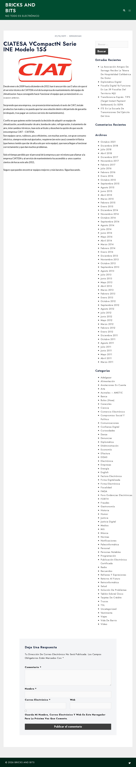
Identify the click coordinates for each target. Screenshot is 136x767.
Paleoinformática (110, 544)
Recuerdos (106, 571)
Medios (105, 525)
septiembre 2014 (110, 221)
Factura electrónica (111, 476)
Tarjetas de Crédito (111, 597)
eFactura (105, 453)
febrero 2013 (108, 293)
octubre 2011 (108, 339)
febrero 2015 (108, 202)
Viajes (104, 616)
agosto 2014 (107, 225)
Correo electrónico (37, 699)
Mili (103, 529)
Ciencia (105, 407)
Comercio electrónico (113, 411)
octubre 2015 (108, 179)
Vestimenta (106, 612)
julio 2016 (106, 168)
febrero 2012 (108, 327)
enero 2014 (107, 251)
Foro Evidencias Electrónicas (116, 495)
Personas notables (111, 552)
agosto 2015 (107, 187)
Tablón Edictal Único (112, 593)
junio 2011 (106, 350)
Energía (105, 468)
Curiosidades (108, 430)
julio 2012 (106, 312)
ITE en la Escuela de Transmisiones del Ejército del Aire (115, 112)
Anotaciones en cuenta (113, 385)
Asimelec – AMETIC (112, 392)
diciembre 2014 (109, 210)
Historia (105, 510)
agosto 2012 (107, 308)
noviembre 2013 (110, 259)
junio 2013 (106, 278)
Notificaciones (108, 540)
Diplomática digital (111, 81)
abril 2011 (106, 358)
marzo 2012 (107, 324)
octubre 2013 (108, 263)
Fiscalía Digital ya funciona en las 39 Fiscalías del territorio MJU (115, 89)
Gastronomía (108, 506)
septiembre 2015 (110, 183)
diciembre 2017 (109, 157)
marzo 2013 (107, 290)
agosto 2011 (107, 343)
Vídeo (104, 624)
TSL (103, 605)
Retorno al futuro (110, 578)
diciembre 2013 (109, 255)
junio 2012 (106, 316)
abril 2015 (106, 195)
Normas (105, 536)
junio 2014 (106, 232)
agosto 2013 (107, 271)
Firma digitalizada (110, 479)
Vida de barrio (109, 620)
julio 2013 (106, 274)
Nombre (31, 688)
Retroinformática (110, 582)
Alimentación (108, 381)
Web (72, 699)
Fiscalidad (106, 487)
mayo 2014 (106, 236)
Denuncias (75, 36)
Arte (103, 388)
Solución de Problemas (114, 590)
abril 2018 (106, 153)
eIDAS (104, 457)
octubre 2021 (108, 141)
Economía (106, 449)
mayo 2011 (106, 354)
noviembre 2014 (110, 214)
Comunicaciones (110, 423)
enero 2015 (107, 206)
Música (104, 533)
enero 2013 (107, 297)
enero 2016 (107, 176)
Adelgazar (106, 377)
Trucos (104, 601)
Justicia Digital (108, 521)
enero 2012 (107, 331)
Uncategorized (108, 609)
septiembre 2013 (110, 267)
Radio (104, 567)
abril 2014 (106, 240)
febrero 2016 (108, 172)
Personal (105, 548)
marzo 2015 (107, 198)
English (105, 472)
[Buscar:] (111, 44)
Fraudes (105, 502)
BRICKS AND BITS (20, 7)
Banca (104, 396)
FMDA (104, 491)
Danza (104, 434)
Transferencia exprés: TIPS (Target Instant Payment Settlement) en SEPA (115, 100)
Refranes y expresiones (113, 574)
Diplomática (107, 442)
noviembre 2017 (110, 160)
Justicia (104, 517)
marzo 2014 (107, 244)
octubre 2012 (108, 301)
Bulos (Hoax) (107, 400)
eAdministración (109, 445)
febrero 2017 (108, 164)
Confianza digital (110, 426)
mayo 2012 (106, 320)
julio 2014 (106, 229)
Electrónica (107, 461)
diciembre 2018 (109, 145)
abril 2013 (106, 286)
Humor (104, 514)
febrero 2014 (108, 248)
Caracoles (106, 404)
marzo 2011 (107, 362)
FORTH (105, 498)
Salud (104, 586)
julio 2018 (106, 149)
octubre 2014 (108, 217)
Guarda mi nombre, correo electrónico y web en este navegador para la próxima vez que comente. (65, 716)
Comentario (33, 667)
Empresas (106, 464)
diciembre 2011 (109, 335)
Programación (108, 555)
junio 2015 (106, 191)
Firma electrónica (110, 483)
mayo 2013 (106, 282)
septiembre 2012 (110, 305)
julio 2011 (106, 346)
